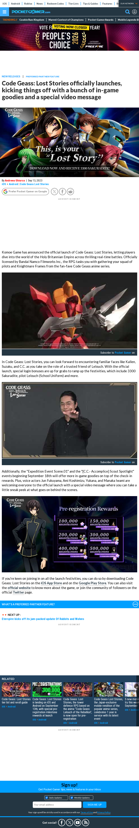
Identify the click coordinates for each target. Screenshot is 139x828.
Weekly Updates (82, 797)
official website (19, 588)
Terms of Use (87, 812)
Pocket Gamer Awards (100, 19)
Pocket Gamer (123, 352)
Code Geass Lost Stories (34, 184)
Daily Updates (55, 797)
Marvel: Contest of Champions (66, 19)
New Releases (11, 76)
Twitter (18, 592)
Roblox (28, 3)
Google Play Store (92, 583)
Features (107, 3)
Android (15, 3)
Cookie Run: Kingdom (31, 19)
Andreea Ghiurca (15, 180)
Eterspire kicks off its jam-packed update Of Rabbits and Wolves (43, 619)
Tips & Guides (90, 3)
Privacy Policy (103, 812)
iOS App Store (51, 583)
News (40, 3)
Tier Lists (73, 3)
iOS (5, 3)
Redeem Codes (55, 3)
